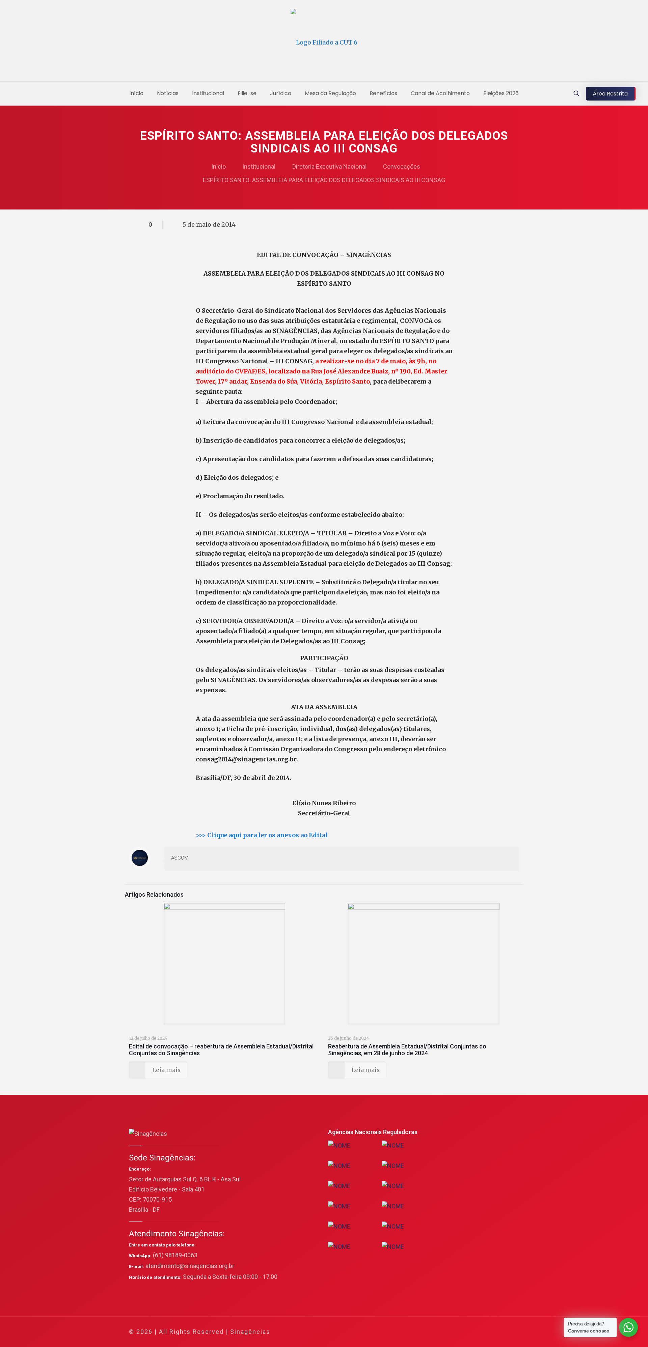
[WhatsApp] (439, 1332)
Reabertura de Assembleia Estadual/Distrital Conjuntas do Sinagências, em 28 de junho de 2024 (407, 1050)
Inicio (218, 166)
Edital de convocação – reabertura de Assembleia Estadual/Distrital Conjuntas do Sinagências (221, 1050)
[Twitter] (458, 1332)
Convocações (401, 166)
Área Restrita (610, 93)
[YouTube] (467, 1332)
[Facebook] (449, 1332)
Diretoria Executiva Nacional (329, 166)
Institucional (258, 166)
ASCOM (179, 858)
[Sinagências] (324, 42)
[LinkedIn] (476, 1332)
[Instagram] (485, 1332)
